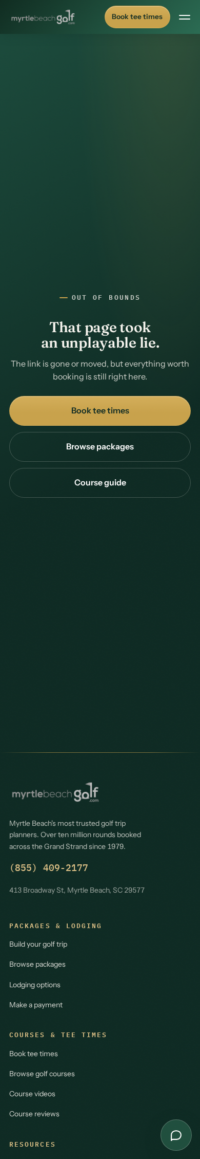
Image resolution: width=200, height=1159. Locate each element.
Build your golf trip (38, 944)
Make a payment (36, 1004)
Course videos (32, 1093)
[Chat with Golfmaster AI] (176, 1135)
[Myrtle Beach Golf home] (43, 17)
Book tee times (137, 16)
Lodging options (35, 984)
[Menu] (184, 17)
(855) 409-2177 (48, 868)
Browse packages (100, 446)
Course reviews (34, 1113)
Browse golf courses (42, 1073)
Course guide (100, 482)
